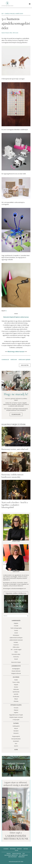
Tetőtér (16, 680)
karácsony (14, 359)
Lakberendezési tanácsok (16, 640)
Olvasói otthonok (16, 671)
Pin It (6, 48)
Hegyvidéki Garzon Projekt (16, 715)
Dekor (16, 652)
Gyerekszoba (16, 692)
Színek (16, 633)
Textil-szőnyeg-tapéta (16, 628)
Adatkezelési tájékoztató (10, 855)
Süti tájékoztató (23, 855)
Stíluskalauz (16, 635)
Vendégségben (16, 668)
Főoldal (9, 853)
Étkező (16, 699)
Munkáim (16, 731)
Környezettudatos (16, 739)
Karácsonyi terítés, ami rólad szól (15, 449)
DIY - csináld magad (8, 13)
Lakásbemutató (16, 666)
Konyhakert (16, 741)
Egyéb (16, 749)
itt (6, 311)
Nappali (16, 684)
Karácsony (19, 13)
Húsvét (16, 659)
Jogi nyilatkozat (12, 856)
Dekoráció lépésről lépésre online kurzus (16, 317)
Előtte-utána (16, 647)
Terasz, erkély (16, 682)
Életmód (16, 723)
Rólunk (16, 728)
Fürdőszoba (16, 696)
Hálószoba (16, 689)
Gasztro (16, 746)
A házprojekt (16, 719)
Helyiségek (16, 677)
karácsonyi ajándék (24, 359)
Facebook (5, 848)
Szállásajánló (16, 726)
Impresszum (21, 856)
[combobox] (15, 616)
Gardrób (16, 694)
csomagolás (5, 359)
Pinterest (19, 848)
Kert (16, 743)
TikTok (16, 850)
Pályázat (16, 710)
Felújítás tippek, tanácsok (16, 717)
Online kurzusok (16, 853)
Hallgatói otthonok (16, 673)
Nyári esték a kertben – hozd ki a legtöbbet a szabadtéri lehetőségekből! (15, 505)
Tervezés (16, 707)
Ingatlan (16, 712)
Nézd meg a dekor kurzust (16, 351)
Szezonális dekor (16, 654)
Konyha (16, 687)
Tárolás (16, 630)
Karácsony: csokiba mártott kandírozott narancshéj (12, 475)
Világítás (16, 623)
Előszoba (16, 701)
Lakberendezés (16, 620)
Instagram (12, 848)
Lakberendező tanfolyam (16, 637)
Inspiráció (16, 644)
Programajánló (16, 736)
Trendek (16, 625)
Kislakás (16, 642)
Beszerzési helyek (16, 662)
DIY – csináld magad (16, 649)
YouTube (25, 848)
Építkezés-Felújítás (16, 705)
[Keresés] (28, 616)
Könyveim (16, 733)
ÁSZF (24, 853)
